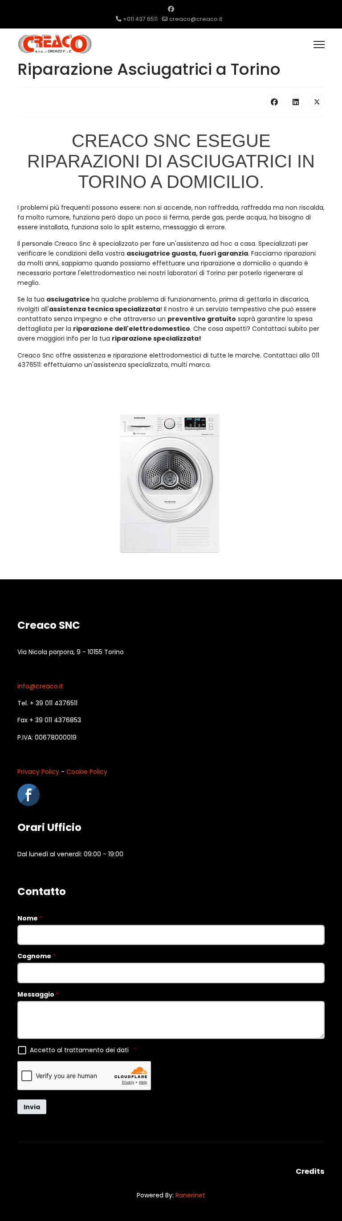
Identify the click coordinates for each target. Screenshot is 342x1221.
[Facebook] (171, 8)
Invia (32, 1107)
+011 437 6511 (140, 19)
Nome (29, 918)
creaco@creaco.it (195, 19)
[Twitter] (317, 102)
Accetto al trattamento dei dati (83, 1050)
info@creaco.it (40, 686)
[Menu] (319, 44)
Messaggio (38, 994)
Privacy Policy (38, 771)
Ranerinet (190, 1195)
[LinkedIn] (295, 102)
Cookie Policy (86, 771)
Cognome (36, 956)
